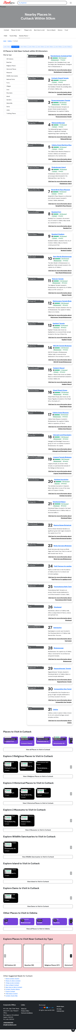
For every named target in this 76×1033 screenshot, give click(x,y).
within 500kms (67, 46)
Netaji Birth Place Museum (60, 190)
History (60, 30)
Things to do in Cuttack (12, 983)
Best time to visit (39, 30)
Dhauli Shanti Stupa (60, 390)
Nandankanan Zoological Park (61, 56)
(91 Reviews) (63, 80)
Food (66, 30)
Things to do (28, 30)
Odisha (55, 709)
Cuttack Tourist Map (12, 996)
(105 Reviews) (65, 504)
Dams (8, 106)
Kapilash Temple (59, 323)
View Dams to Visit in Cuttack (38, 906)
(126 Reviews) (66, 481)
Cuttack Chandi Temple (60, 78)
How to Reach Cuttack (12, 985)
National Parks (10, 79)
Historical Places (11, 69)
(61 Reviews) (63, 147)
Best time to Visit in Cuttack (14, 987)
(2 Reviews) (64, 370)
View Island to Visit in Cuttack (38, 882)
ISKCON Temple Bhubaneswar (63, 346)
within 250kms (50, 46)
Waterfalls (9, 103)
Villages (8, 86)
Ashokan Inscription (61, 479)
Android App (60, 1011)
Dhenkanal (57, 607)
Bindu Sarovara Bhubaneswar (64, 546)
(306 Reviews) (65, 303)
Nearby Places (23, 36)
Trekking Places (11, 113)
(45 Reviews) (63, 236)
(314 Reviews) (64, 281)
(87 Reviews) (63, 102)
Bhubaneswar (59, 648)
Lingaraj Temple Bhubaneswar (64, 457)
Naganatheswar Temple (62, 668)
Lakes (8, 110)
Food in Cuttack (10, 991)
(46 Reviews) (63, 214)
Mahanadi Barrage (58, 123)
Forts (8, 83)
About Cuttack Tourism (12, 978)
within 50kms (15, 46)
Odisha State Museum (61, 413)
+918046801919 (8, 1022)
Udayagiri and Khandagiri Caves (64, 435)
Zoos (7, 89)
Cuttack (6, 30)
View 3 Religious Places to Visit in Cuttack (38, 776)
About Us (23, 1008)
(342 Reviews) (65, 258)
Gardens (8, 100)
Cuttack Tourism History (13, 989)
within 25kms (7, 46)
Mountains (9, 93)
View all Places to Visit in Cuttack (38, 750)
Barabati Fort (56, 212)
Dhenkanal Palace (59, 502)
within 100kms (23, 46)
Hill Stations (9, 59)
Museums (9, 72)
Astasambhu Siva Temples (63, 689)
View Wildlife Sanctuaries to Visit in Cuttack (38, 857)
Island (8, 96)
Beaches (9, 62)
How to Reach (51, 30)
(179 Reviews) (65, 392)
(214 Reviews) (65, 347)
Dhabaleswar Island (59, 167)
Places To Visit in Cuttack (13, 981)
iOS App (59, 1009)
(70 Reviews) (63, 124)
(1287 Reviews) (65, 459)
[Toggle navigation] (71, 2)
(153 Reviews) (64, 414)
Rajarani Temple (58, 279)
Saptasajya (57, 628)
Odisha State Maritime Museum (63, 145)
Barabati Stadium (58, 234)
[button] (71, 741)
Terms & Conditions (27, 1013)
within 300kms (58, 46)
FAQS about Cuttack (12, 993)
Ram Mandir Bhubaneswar (62, 256)
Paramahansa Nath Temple (63, 587)
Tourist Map (13, 36)
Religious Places (11, 66)
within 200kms (41, 46)
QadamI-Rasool (58, 368)
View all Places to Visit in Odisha (38, 929)
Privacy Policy (25, 1011)
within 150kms (32, 46)
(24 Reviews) (64, 325)
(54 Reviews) (62, 191)
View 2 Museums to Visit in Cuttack (38, 830)
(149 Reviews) (65, 437)
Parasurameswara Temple (60, 100)
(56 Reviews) (63, 169)
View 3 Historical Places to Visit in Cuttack (38, 803)
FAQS (5, 36)
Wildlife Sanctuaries (12, 76)
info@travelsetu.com (9, 1025)
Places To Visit (15, 30)
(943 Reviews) (62, 58)
